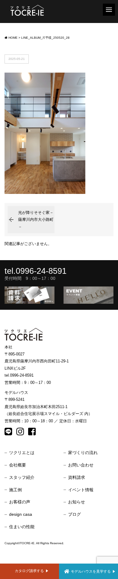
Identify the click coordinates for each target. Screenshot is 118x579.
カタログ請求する (29, 571)
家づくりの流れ (83, 452)
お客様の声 (19, 501)
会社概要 (17, 465)
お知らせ (76, 501)
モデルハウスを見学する (91, 571)
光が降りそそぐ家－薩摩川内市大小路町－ (36, 219)
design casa (20, 514)
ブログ (74, 514)
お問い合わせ (80, 465)
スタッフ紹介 (21, 477)
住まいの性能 (21, 526)
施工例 (15, 489)
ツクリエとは (21, 452)
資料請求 (76, 477)
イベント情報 (80, 489)
